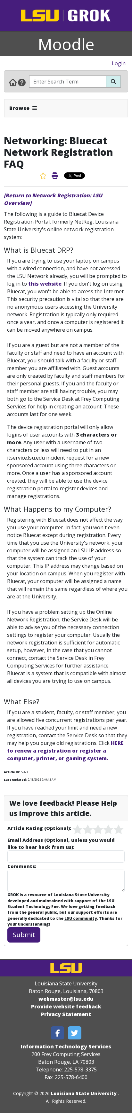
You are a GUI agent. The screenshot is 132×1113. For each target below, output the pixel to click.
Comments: (21, 866)
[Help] (22, 82)
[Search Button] (113, 81)
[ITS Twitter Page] (74, 1032)
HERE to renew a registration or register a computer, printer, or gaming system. (65, 750)
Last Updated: (15, 780)
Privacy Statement (66, 1014)
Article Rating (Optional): (39, 828)
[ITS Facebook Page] (57, 1032)
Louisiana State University (84, 1093)
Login (119, 63)
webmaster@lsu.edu (66, 998)
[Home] (13, 82)
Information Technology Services (66, 1046)
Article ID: (12, 772)
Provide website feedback (66, 1006)
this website (45, 283)
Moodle (66, 44)
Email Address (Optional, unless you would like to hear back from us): (61, 843)
